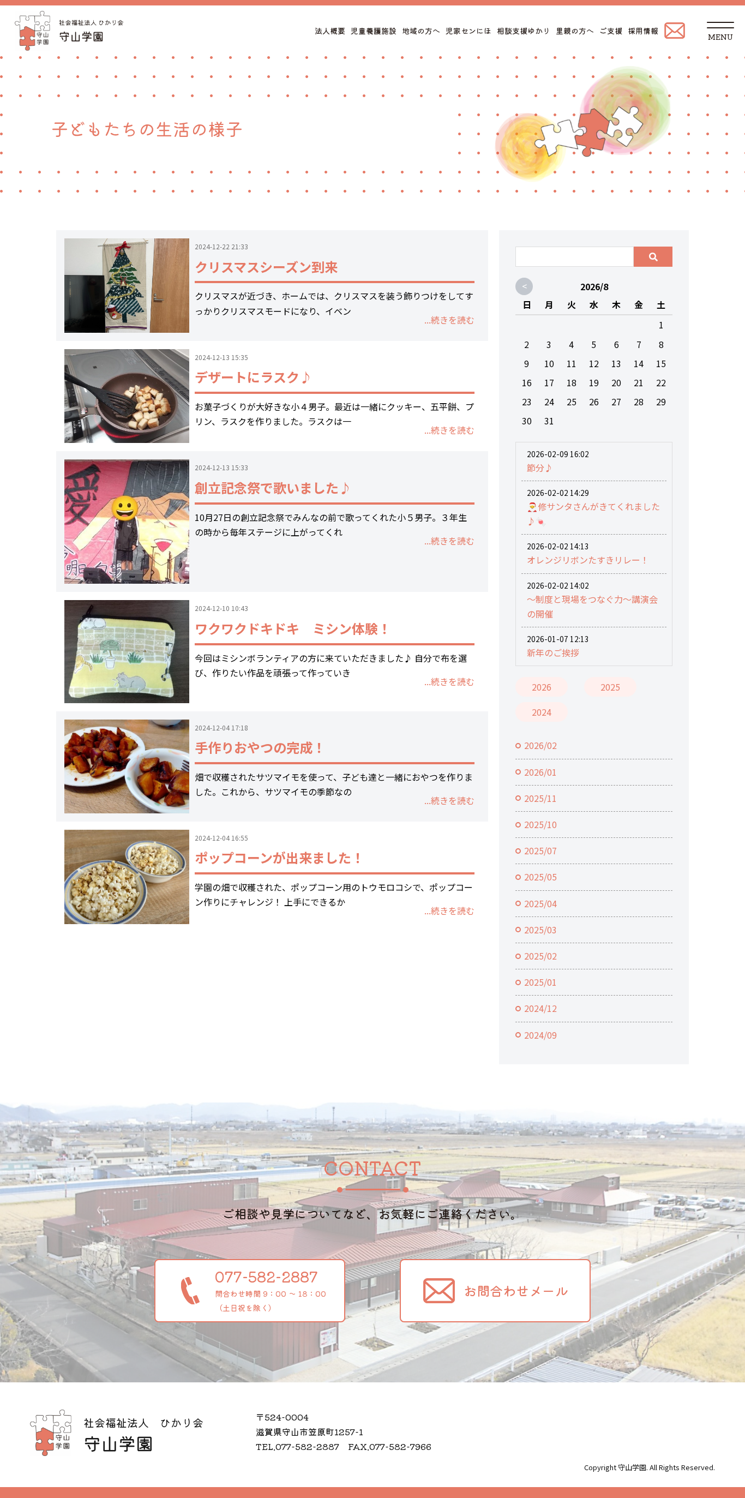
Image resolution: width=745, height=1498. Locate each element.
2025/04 (540, 903)
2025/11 (540, 798)
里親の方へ (575, 30)
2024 (541, 711)
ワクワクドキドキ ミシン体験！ (293, 628)
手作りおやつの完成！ (260, 747)
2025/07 (540, 850)
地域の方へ (421, 30)
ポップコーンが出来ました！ (279, 857)
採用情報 (643, 30)
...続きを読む (449, 319)
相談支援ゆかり (523, 30)
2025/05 (540, 876)
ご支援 (610, 30)
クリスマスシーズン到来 (266, 266)
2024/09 (540, 1034)
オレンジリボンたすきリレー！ (588, 559)
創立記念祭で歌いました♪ (273, 487)
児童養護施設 (373, 30)
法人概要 (330, 30)
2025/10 (540, 824)
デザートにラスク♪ (254, 376)
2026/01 (540, 771)
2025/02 (540, 955)
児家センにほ (468, 30)
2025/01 (540, 981)
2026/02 (540, 745)
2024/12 (540, 1008)
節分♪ (540, 467)
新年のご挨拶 (553, 652)
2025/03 (540, 929)
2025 (610, 686)
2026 (541, 686)
